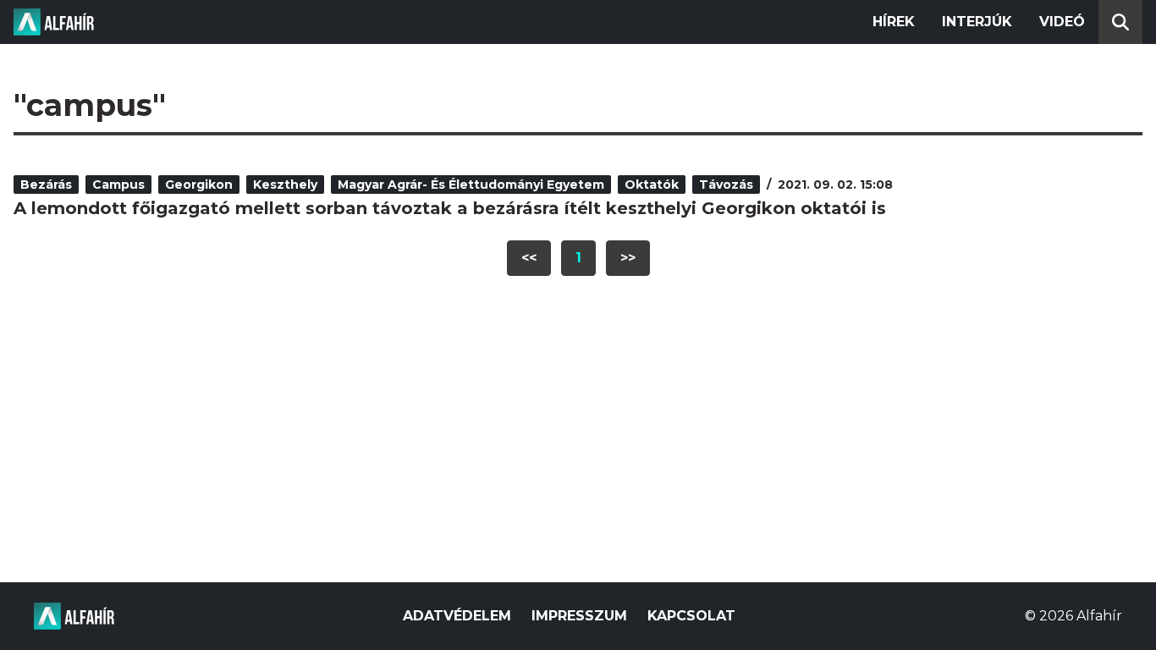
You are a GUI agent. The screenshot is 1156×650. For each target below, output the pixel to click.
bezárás (46, 184)
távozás (726, 184)
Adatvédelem (457, 616)
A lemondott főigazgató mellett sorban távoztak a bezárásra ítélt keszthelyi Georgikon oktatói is (450, 208)
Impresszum (579, 616)
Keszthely (285, 184)
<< (529, 258)
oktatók (652, 184)
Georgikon (199, 184)
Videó (1062, 22)
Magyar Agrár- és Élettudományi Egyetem (471, 184)
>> (628, 258)
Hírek (894, 22)
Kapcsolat (691, 616)
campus (118, 184)
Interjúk (977, 22)
